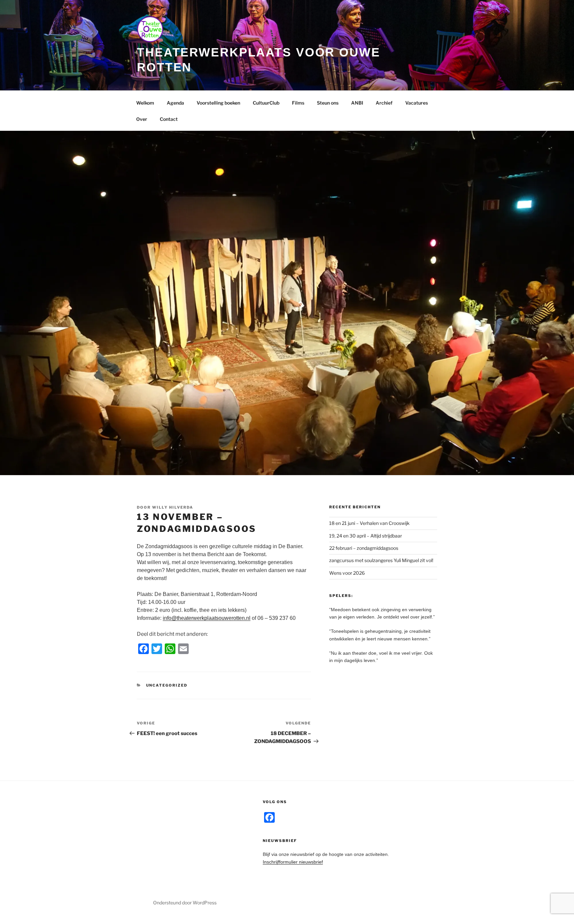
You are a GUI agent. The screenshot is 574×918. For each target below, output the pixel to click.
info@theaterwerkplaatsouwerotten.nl (206, 618)
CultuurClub (266, 103)
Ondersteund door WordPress (185, 902)
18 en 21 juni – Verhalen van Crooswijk (369, 523)
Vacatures (416, 103)
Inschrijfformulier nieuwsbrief (293, 862)
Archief (384, 103)
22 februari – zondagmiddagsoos (363, 548)
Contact (169, 119)
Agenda (175, 103)
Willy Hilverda (172, 507)
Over (141, 119)
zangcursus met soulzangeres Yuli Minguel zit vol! (381, 560)
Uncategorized (167, 685)
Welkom (145, 103)
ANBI (357, 103)
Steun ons (327, 103)
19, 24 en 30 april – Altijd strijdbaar (365, 536)
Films (298, 103)
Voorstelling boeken (218, 103)
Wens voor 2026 (347, 573)
